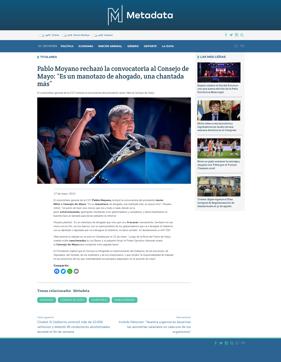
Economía (86, 46)
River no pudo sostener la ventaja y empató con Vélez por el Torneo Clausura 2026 (218, 165)
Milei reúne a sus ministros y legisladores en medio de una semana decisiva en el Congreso (216, 127)
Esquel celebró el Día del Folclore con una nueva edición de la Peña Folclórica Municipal (217, 89)
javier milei (99, 300)
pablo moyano (124, 300)
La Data (168, 46)
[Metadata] (140, 15)
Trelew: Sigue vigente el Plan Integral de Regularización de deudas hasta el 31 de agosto (215, 203)
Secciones (50, 46)
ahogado (46, 300)
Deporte (150, 46)
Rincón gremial (110, 46)
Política (67, 46)
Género (133, 46)
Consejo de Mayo (72, 300)
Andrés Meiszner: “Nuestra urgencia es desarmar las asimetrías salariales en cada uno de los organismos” (155, 325)
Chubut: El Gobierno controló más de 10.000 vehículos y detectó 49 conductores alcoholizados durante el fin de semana (73, 325)
